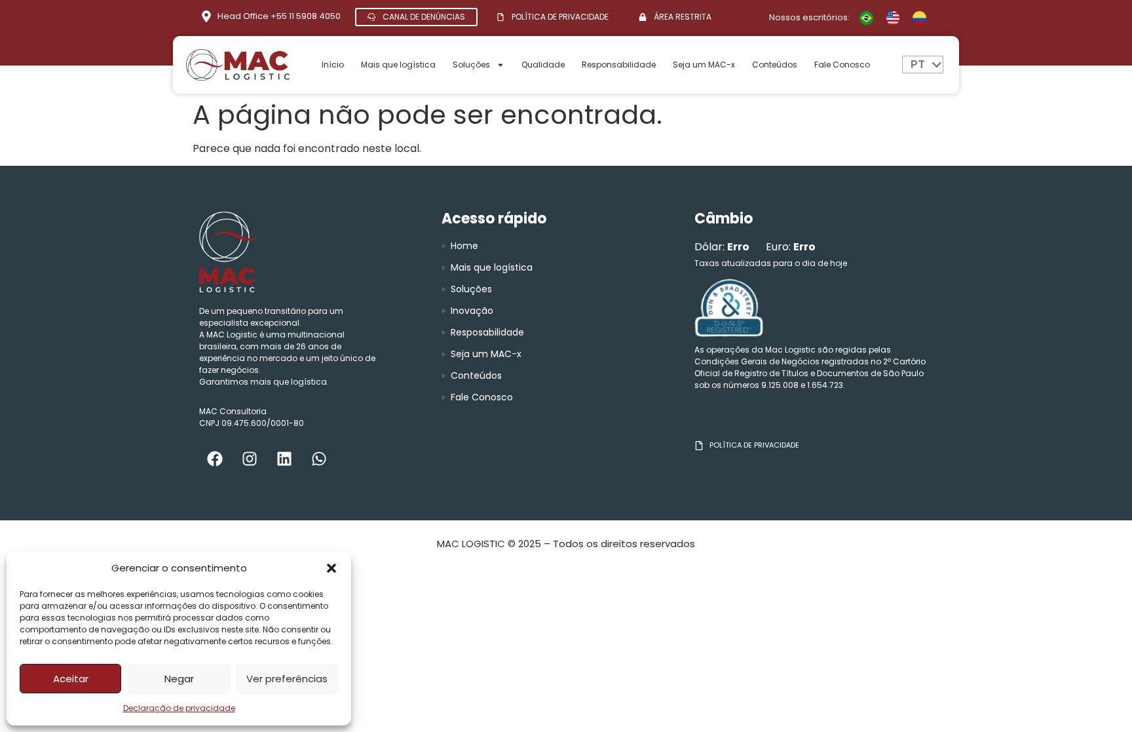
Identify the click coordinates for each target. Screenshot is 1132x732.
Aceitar (70, 678)
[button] (331, 568)
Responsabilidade (619, 64)
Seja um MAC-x (704, 64)
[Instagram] (249, 458)
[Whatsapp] (319, 458)
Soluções (471, 64)
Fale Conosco (842, 64)
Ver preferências (287, 678)
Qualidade (543, 64)
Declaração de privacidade (179, 708)
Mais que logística (398, 64)
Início (333, 64)
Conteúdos (774, 64)
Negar (179, 678)
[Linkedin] (284, 458)
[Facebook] (215, 458)
